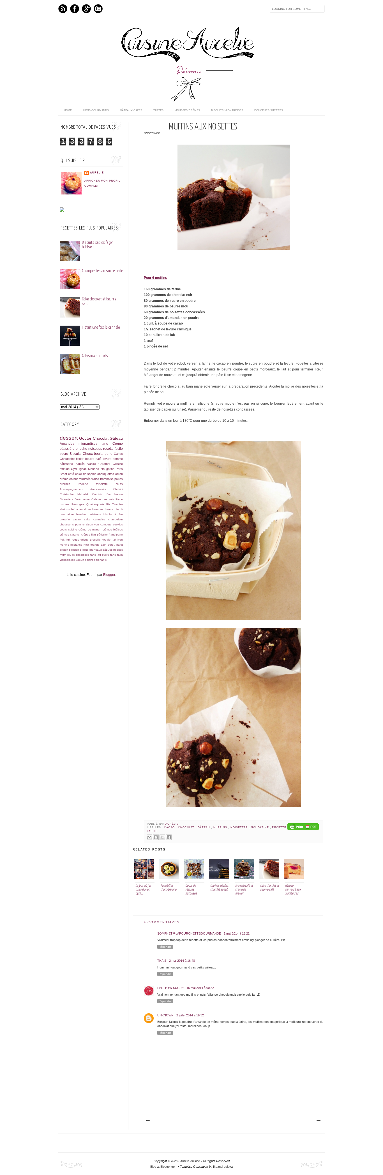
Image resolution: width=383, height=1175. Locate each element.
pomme (118, 458)
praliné (84, 549)
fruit (63, 539)
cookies (118, 524)
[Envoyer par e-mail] (149, 837)
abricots (65, 509)
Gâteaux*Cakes (131, 110)
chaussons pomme (73, 524)
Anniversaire (101, 489)
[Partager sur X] (162, 837)
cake (88, 519)
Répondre (165, 946)
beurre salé (94, 458)
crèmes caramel (70, 534)
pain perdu (108, 544)
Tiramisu (117, 504)
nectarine (77, 544)
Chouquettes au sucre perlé (102, 271)
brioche (82, 449)
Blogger (109, 575)
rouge (71, 554)
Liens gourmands (96, 110)
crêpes (86, 534)
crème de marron (91, 529)
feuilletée (85, 479)
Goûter (86, 438)
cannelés (100, 519)
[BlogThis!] (156, 837)
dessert (69, 438)
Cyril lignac (79, 469)
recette (87, 484)
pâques (108, 549)
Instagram (98, 8)
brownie (66, 519)
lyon (120, 539)
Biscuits (76, 454)
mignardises (90, 444)
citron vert (93, 524)
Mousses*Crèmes (187, 110)
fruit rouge (73, 539)
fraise (95, 479)
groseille (96, 539)
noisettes (239, 827)
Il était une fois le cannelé (101, 327)
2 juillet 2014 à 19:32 (190, 1015)
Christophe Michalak (76, 494)
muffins (221, 827)
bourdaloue (68, 514)
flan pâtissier (100, 534)
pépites (118, 549)
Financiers (67, 499)
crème (64, 479)
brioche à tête (113, 514)
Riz (109, 504)
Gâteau (204, 827)
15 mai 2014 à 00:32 (200, 987)
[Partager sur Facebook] (169, 837)
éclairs (89, 559)
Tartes (158, 110)
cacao (170, 827)
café (71, 474)
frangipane (116, 534)
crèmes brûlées (113, 529)
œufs (119, 484)
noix (87, 544)
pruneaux (96, 549)
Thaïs (161, 960)
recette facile (113, 449)
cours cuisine (69, 529)
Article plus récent (147, 1120)
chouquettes (106, 474)
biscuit (119, 509)
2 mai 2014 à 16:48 (182, 960)
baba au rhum (81, 509)
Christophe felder (72, 458)
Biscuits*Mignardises (227, 110)
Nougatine (260, 827)
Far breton (115, 494)
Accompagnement (75, 489)
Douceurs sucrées (268, 110)
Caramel (105, 463)
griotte (85, 539)
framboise (107, 479)
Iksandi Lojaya (223, 1166)
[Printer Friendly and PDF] (303, 827)
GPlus (86, 8)
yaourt (80, 559)
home (68, 110)
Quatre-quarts (96, 504)
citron (119, 474)
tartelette (106, 484)
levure (108, 458)
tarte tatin (116, 554)
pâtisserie (68, 463)
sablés (81, 463)
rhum (63, 554)
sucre (65, 454)
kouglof (107, 539)
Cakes (118, 453)
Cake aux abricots (95, 356)
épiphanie (100, 559)
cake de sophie (86, 474)
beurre (110, 509)
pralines (69, 484)
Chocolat (186, 827)
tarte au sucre (100, 554)
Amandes (69, 444)
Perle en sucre (170, 987)
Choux (88, 454)
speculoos (83, 554)
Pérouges (78, 504)
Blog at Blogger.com (164, 1166)
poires (118, 479)
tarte (106, 444)
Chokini (118, 489)
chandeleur (115, 519)
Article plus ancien (318, 1120)
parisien (74, 549)
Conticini (99, 494)
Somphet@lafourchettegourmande (189, 933)
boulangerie (104, 454)
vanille (93, 463)
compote (106, 524)
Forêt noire (83, 499)
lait (115, 539)
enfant (74, 479)
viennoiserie (68, 559)
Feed (62, 8)
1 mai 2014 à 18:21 (237, 933)
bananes (98, 509)
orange (95, 544)
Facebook (74, 8)
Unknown (165, 1015)
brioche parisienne (89, 514)
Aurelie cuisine (190, 1161)
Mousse (94, 469)
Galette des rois (103, 499)
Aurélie (172, 823)
